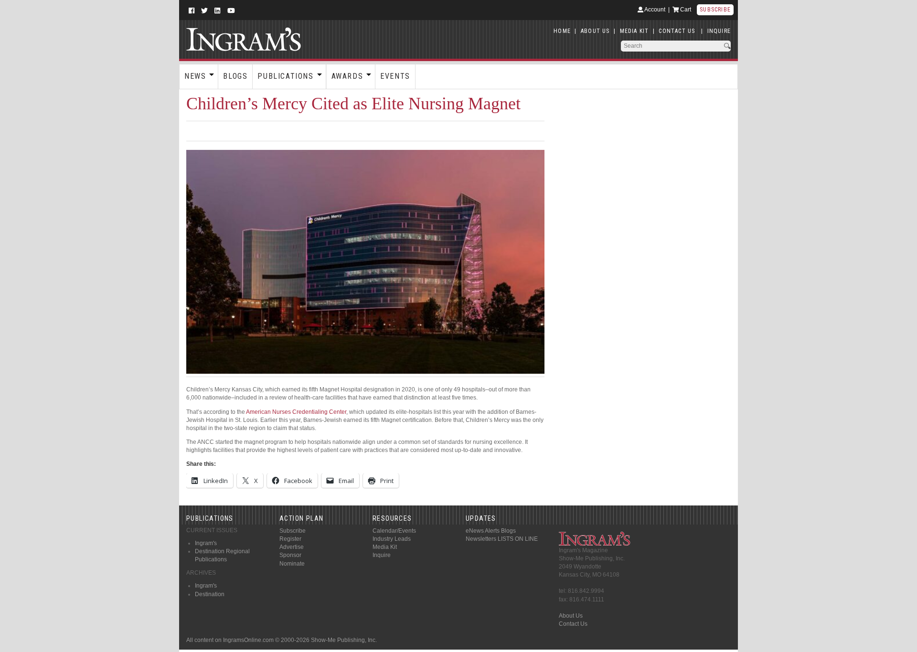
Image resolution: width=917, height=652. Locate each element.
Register (290, 539)
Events (395, 76)
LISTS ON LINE (518, 539)
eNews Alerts (483, 530)
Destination (209, 594)
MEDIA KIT (634, 31)
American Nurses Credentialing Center (296, 412)
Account (654, 9)
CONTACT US (677, 31)
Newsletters (481, 539)
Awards (347, 76)
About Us (571, 615)
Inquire (382, 555)
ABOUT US (595, 31)
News (195, 76)
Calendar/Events (394, 530)
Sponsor (290, 555)
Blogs (235, 76)
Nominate (292, 563)
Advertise (291, 547)
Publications (285, 76)
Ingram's (206, 543)
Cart (685, 9)
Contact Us (573, 623)
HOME (562, 31)
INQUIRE (719, 31)
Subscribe (715, 9)
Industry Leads (392, 539)
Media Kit (385, 547)
